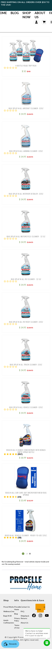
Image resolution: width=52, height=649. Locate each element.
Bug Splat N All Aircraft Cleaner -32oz (26, 108)
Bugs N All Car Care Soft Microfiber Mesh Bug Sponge (26, 493)
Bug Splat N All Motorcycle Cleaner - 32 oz (26, 236)
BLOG (15, 13)
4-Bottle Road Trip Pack (26, 65)
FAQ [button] (22, 611)
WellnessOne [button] (8, 611)
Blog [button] (16, 614)
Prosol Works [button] (8, 607)
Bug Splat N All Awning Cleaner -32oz (26, 151)
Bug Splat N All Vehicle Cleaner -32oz (26, 407)
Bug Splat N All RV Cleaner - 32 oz (26, 279)
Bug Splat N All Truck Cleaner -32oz (26, 364)
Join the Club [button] (41, 608)
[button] (10, 67)
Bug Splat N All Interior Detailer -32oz (26, 193)
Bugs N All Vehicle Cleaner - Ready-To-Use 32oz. (26, 535)
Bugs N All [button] (7, 616)
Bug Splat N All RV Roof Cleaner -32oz (26, 321)
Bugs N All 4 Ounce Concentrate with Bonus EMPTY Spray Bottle (26, 451)
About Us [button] (24, 623)
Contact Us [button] (25, 607)
